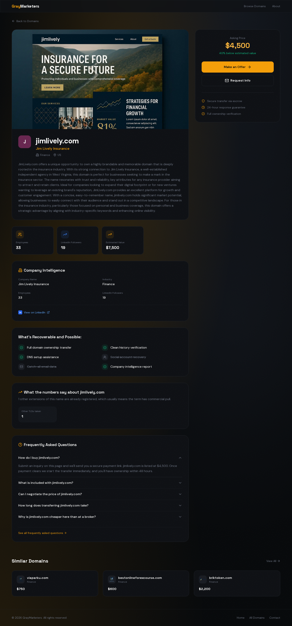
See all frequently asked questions (40, 533)
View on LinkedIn (32, 312)
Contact (274, 617)
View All (271, 561)
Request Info (240, 80)
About (276, 6)
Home (241, 617)
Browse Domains (255, 6)
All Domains (257, 617)
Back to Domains (27, 21)
